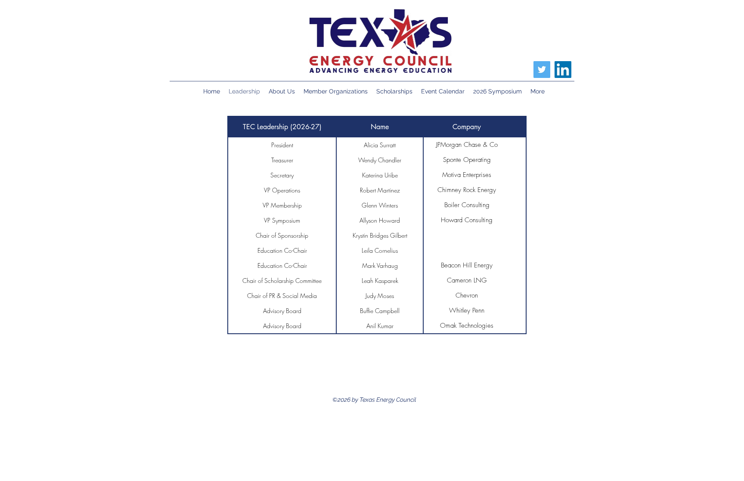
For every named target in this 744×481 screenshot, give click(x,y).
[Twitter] (541, 69)
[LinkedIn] (563, 69)
